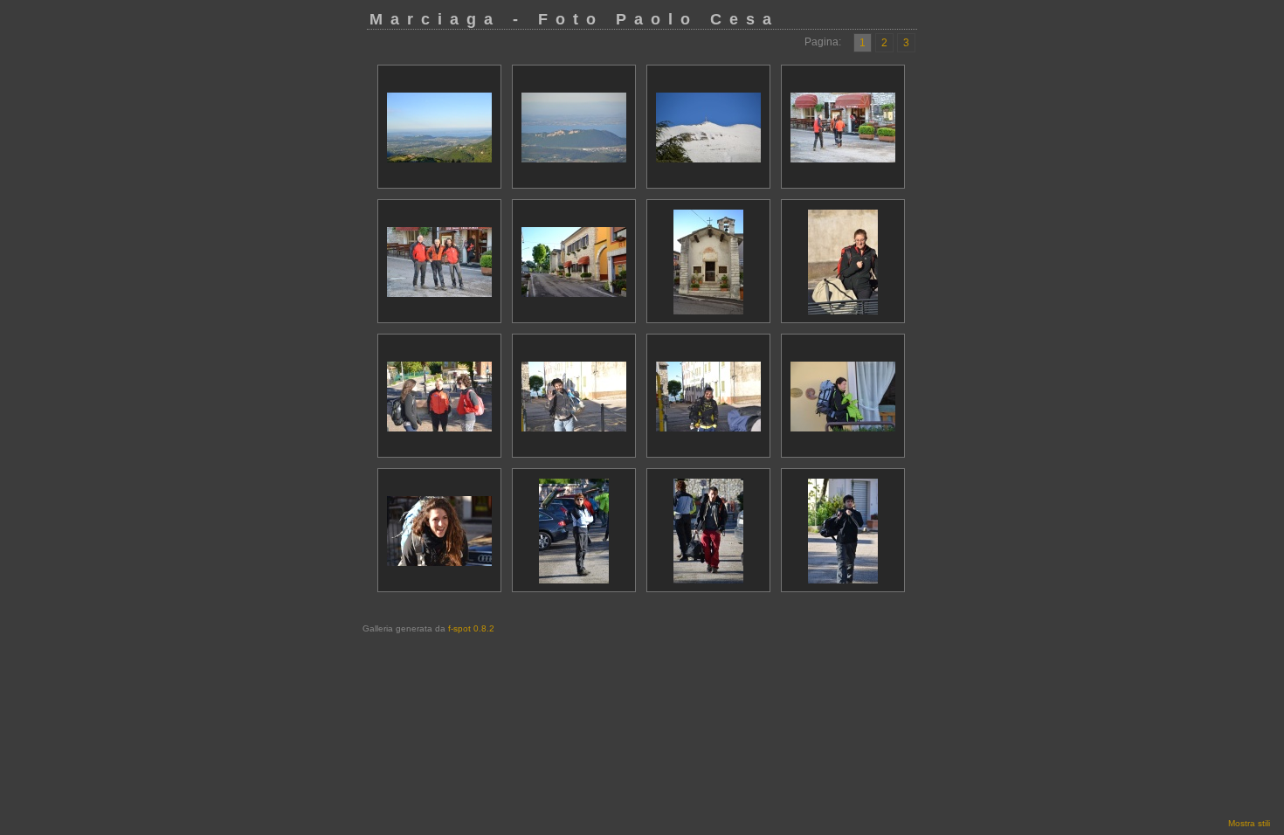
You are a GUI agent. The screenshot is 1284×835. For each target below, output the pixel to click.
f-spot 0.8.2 (471, 628)
